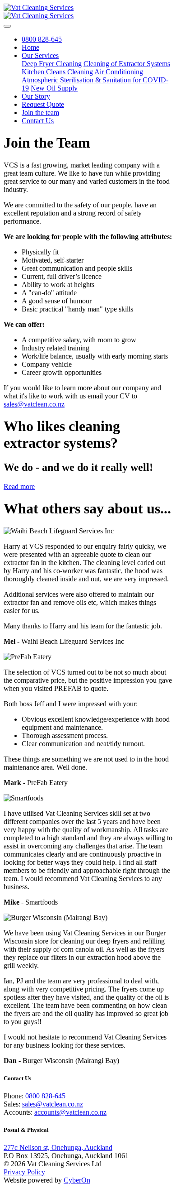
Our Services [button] (40, 55)
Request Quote (43, 104)
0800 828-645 (42, 39)
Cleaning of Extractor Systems (126, 63)
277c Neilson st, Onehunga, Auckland (58, 1147)
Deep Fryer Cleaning (52, 63)
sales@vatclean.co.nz (34, 404)
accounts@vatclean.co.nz (70, 1112)
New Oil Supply (54, 88)
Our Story (36, 96)
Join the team (40, 112)
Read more (19, 486)
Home (30, 47)
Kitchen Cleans (43, 72)
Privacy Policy (24, 1172)
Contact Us (38, 121)
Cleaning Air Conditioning (105, 72)
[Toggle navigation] (7, 26)
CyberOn (77, 1180)
